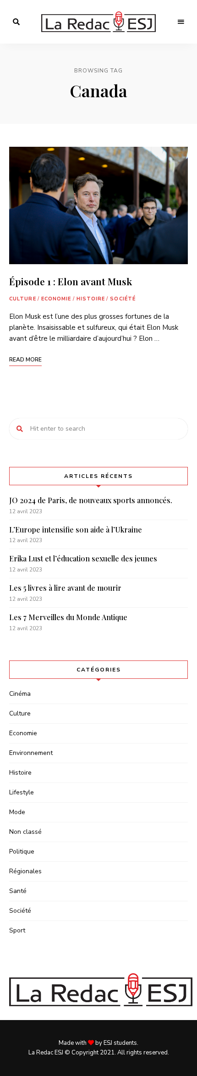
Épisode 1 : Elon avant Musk (70, 281)
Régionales (25, 871)
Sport (17, 930)
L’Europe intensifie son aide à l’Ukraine (75, 529)
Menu (181, 22)
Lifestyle (21, 792)
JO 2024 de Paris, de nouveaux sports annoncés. (90, 500)
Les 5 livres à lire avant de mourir (65, 588)
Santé (18, 891)
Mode (17, 812)
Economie (56, 298)
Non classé (25, 831)
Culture (22, 298)
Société (123, 298)
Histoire (91, 298)
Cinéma (20, 693)
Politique (21, 851)
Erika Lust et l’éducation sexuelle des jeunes (83, 558)
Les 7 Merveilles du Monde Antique (68, 617)
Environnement (31, 753)
